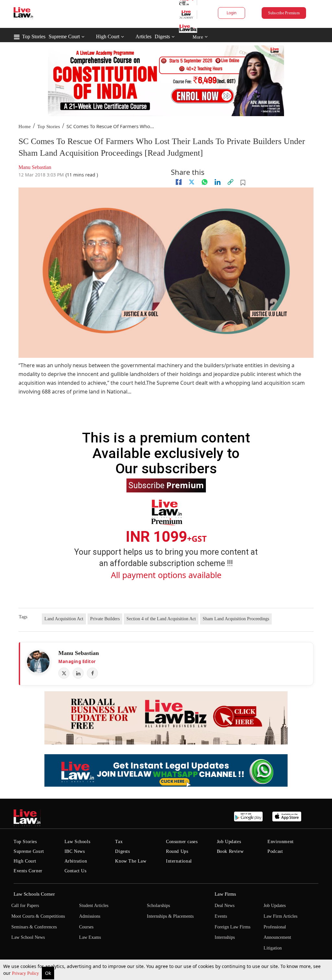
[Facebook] (92, 673)
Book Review (230, 851)
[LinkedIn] (78, 673)
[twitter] (192, 182)
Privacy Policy (26, 973)
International (179, 861)
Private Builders (105, 618)
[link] (230, 182)
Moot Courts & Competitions (38, 916)
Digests (162, 36)
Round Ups (177, 851)
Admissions (89, 916)
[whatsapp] (205, 182)
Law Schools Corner (34, 894)
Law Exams (90, 937)
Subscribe (166, 484)
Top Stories (33, 36)
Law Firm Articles (280, 916)
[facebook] (179, 182)
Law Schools (77, 841)
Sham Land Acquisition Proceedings (236, 618)
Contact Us (76, 870)
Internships (225, 937)
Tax (119, 841)
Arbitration (76, 861)
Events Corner (28, 870)
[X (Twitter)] (63, 673)
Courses (86, 927)
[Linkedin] (217, 182)
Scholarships (158, 905)
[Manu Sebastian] (38, 661)
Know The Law (130, 861)
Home (24, 126)
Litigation (273, 948)
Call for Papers (25, 905)
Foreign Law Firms (232, 927)
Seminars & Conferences (34, 927)
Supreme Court (64, 36)
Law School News (28, 937)
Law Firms (225, 894)
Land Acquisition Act (63, 618)
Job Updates (229, 841)
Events (221, 916)
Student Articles (93, 905)
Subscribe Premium (284, 13)
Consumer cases (181, 841)
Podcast (275, 851)
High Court (107, 36)
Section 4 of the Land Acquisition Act (161, 618)
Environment (280, 841)
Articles (143, 36)
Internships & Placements (170, 916)
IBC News (75, 851)
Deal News (224, 905)
